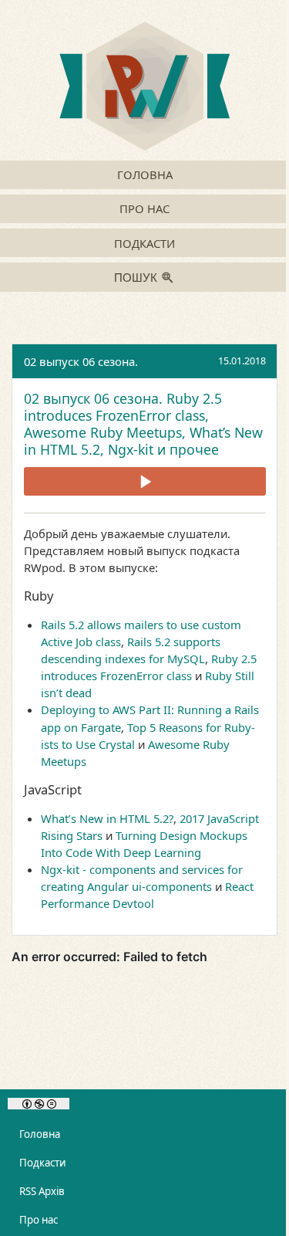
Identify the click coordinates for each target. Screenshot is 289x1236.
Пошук (135, 278)
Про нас (144, 208)
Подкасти (144, 243)
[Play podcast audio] (145, 481)
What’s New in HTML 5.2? (107, 818)
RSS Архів (42, 1191)
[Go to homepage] (144, 88)
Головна (145, 174)
